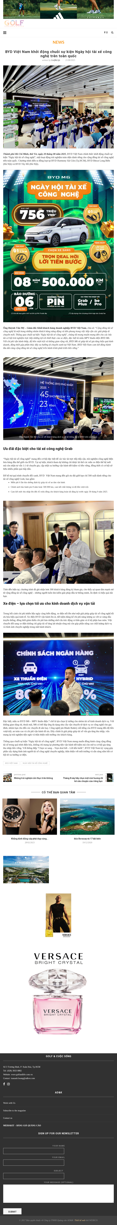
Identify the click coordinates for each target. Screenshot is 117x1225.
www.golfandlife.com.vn (22, 1074)
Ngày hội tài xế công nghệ (35, 763)
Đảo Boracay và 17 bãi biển (87, 838)
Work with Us (9, 1103)
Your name (58, 1146)
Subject (58, 1171)
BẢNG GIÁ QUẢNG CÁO (28, 1125)
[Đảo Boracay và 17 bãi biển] (87, 817)
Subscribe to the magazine (14, 1110)
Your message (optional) (58, 1182)
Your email (58, 1157)
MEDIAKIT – (9, 1125)
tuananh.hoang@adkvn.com (23, 1078)
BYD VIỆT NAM (11, 763)
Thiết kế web (79, 1220)
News (58, 42)
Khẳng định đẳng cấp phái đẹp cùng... (29, 838)
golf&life (55, 60)
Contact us (7, 1118)
